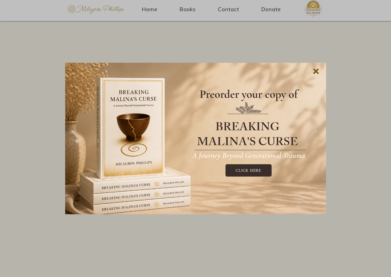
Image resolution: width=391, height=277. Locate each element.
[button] (316, 71)
